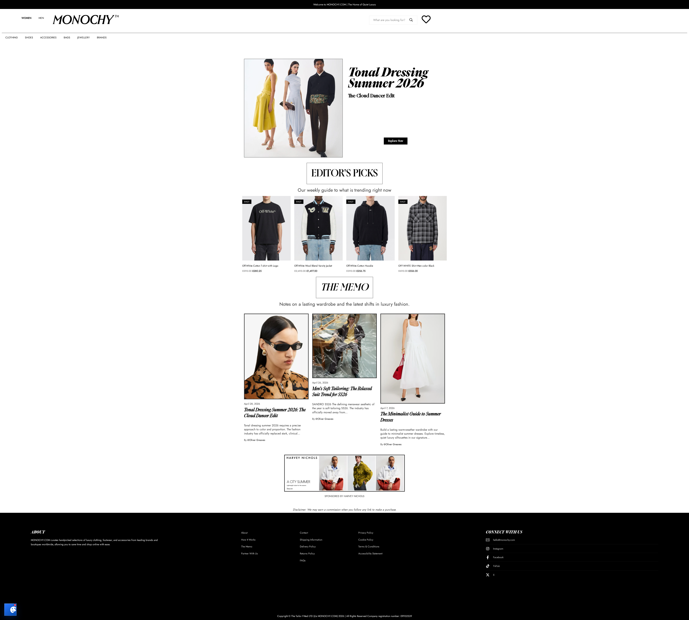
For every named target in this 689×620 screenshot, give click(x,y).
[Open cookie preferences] (10, 610)
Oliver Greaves (257, 440)
